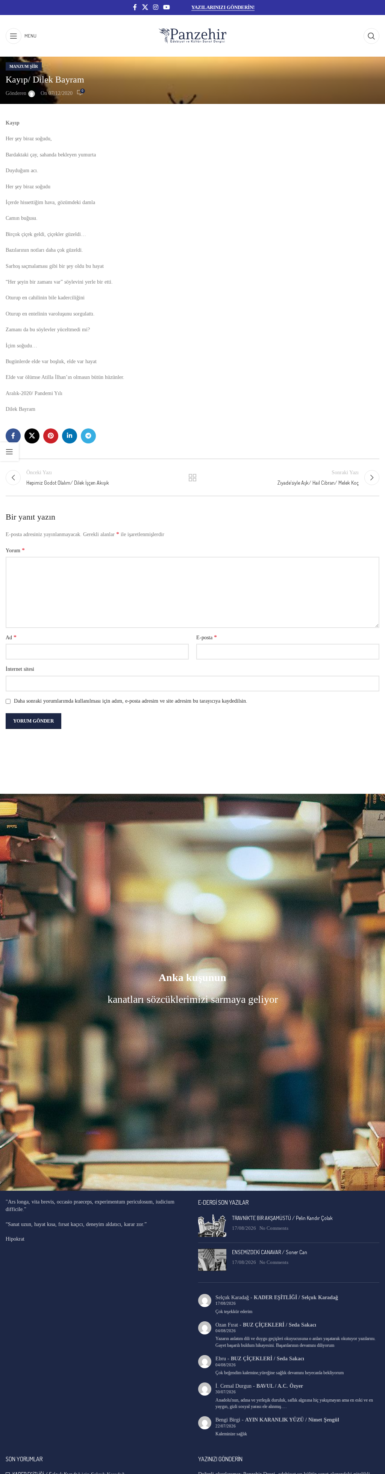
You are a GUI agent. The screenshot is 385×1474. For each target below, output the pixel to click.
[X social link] (144, 7)
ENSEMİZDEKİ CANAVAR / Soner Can (269, 1252)
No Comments (273, 1228)
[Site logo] (192, 35)
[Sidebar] (9, 451)
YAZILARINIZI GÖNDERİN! (223, 7)
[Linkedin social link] (69, 435)
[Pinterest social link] (50, 435)
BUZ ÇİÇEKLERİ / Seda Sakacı (279, 1325)
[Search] (371, 36)
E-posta (206, 637)
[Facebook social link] (134, 7)
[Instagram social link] (155, 7)
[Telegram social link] (88, 435)
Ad (11, 637)
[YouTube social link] (167, 7)
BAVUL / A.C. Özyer (279, 1386)
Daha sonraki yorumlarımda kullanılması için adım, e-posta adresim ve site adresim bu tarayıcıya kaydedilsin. (130, 701)
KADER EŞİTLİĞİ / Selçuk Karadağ (296, 1297)
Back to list (192, 477)
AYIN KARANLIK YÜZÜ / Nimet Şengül (292, 1420)
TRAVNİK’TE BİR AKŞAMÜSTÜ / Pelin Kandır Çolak (282, 1218)
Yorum (15, 550)
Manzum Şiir (23, 66)
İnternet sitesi (20, 669)
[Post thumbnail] (212, 1225)
